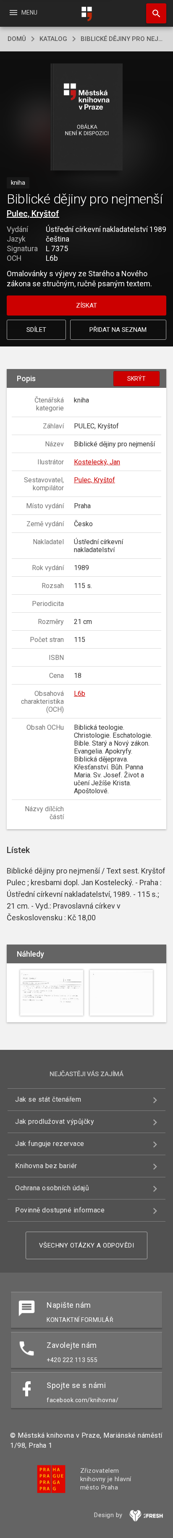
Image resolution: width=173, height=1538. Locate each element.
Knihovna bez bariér (46, 1166)
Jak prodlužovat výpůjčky (54, 1121)
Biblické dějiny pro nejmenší (123, 39)
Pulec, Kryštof (33, 214)
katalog (53, 39)
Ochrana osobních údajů (52, 1188)
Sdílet (36, 330)
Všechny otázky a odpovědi (86, 1245)
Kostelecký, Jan (97, 462)
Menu (22, 13)
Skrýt (136, 378)
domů (17, 39)
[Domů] (86, 14)
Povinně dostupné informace (60, 1210)
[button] (87, 117)
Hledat (153, 13)
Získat (86, 305)
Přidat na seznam (118, 330)
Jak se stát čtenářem (48, 1099)
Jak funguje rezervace (49, 1144)
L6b (79, 694)
